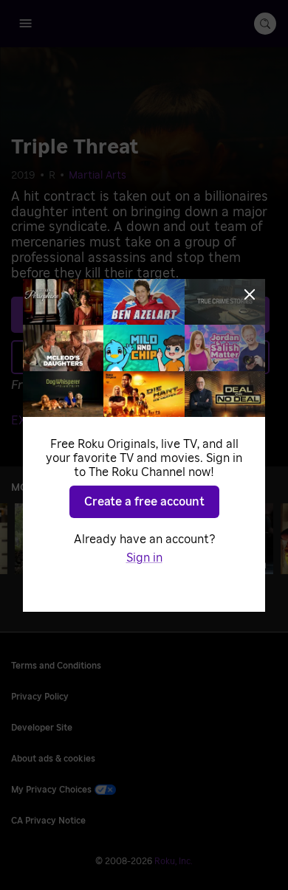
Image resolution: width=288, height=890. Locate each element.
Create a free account (144, 502)
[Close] (249, 294)
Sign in (144, 558)
